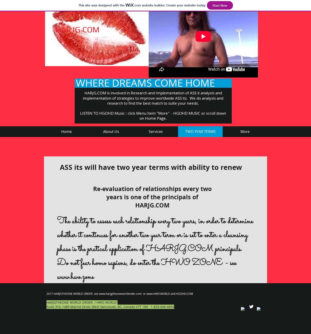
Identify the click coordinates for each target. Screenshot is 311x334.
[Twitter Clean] (251, 306)
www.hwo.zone (75, 277)
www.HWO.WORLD (158, 293)
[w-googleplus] (259, 309)
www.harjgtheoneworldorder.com (120, 293)
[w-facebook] (243, 309)
